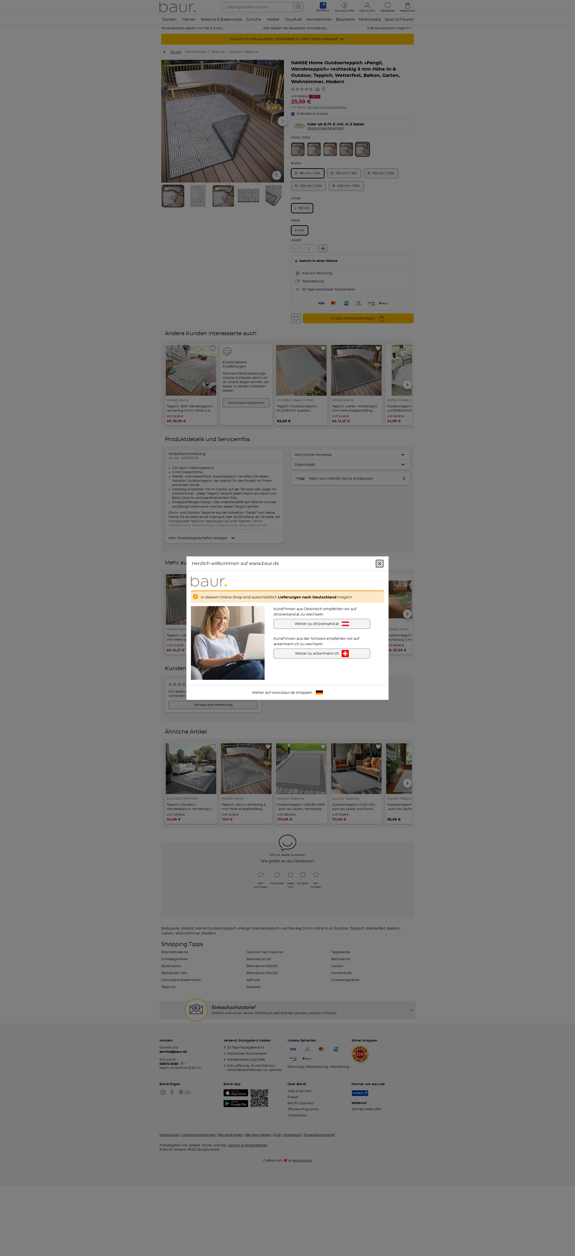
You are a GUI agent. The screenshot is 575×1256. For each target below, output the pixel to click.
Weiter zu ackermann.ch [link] (317, 653)
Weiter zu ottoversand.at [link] (317, 623)
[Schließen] (379, 563)
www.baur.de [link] (283, 692)
